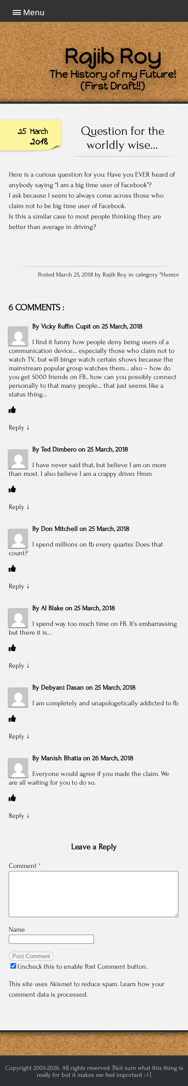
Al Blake (52, 608)
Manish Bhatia (61, 758)
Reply (16, 427)
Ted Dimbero (59, 449)
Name (17, 929)
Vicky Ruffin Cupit (66, 326)
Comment (25, 866)
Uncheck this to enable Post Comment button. (82, 966)
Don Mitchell (59, 529)
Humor (170, 274)
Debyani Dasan (62, 687)
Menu (34, 12)
